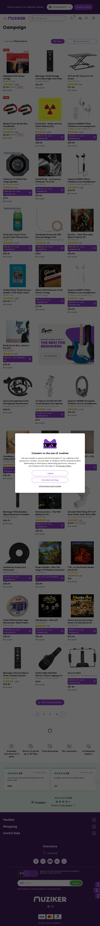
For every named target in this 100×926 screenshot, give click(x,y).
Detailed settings (50, 480)
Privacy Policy (65, 466)
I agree (50, 473)
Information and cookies (50, 486)
